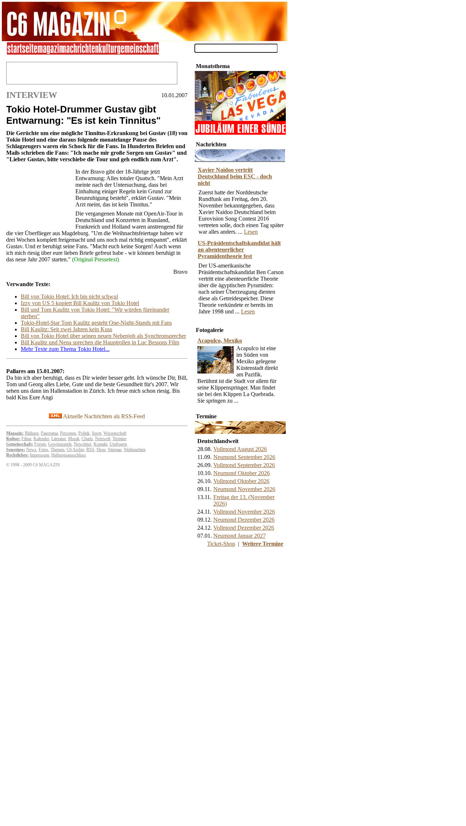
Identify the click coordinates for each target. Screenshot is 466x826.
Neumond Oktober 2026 (241, 473)
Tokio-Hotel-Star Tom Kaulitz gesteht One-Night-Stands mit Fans (96, 323)
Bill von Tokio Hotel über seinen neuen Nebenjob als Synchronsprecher (103, 336)
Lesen (251, 232)
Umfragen (118, 444)
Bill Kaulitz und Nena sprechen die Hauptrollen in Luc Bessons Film (100, 342)
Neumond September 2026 (244, 457)
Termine (119, 438)
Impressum (39, 455)
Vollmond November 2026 (244, 512)
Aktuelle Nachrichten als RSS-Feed (103, 416)
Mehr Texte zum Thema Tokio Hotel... (65, 349)
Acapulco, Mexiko (219, 340)
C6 (69, 449)
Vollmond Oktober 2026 (241, 481)
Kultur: (13, 438)
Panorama (49, 433)
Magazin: (15, 433)
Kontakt (100, 444)
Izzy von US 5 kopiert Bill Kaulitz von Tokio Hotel (80, 303)
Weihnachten (135, 449)
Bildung (32, 433)
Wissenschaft (114, 433)
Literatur (58, 438)
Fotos (43, 449)
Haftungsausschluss (68, 455)
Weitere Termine (262, 544)
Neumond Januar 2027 (239, 536)
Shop (101, 449)
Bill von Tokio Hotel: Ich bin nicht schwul (69, 296)
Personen (68, 433)
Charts (87, 438)
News (31, 449)
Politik (84, 433)
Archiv (78, 449)
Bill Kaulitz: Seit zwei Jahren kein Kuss (66, 329)
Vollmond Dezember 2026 (243, 528)
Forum (40, 444)
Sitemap (115, 449)
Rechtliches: (17, 455)
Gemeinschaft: (19, 444)
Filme (26, 438)
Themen (57, 449)
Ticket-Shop (221, 544)
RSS (90, 449)
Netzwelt (102, 438)
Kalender (41, 438)
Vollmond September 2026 (244, 465)
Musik (73, 438)
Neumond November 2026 (244, 489)
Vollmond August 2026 (240, 449)
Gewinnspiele (60, 444)
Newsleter (82, 444)
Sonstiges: (15, 449)
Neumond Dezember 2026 (244, 520)
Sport (96, 433)
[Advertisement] (39, 197)
